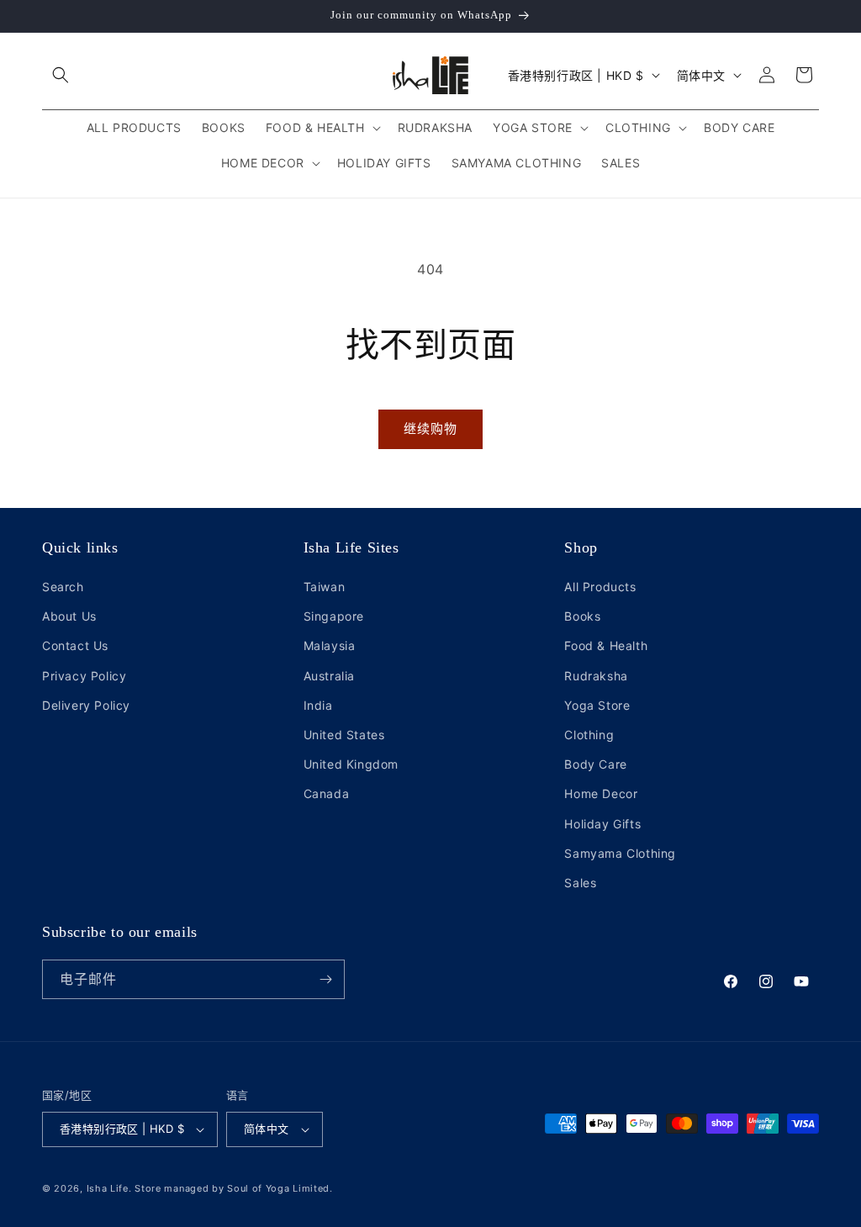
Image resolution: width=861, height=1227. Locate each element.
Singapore (334, 616)
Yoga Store (597, 705)
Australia (329, 676)
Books (582, 616)
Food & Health (605, 645)
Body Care (595, 764)
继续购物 (430, 428)
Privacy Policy (84, 676)
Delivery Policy (86, 705)
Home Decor (600, 793)
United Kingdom (351, 764)
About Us (69, 616)
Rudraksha (595, 676)
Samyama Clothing (620, 853)
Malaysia (330, 645)
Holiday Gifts (602, 824)
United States (344, 734)
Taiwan (325, 586)
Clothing (589, 734)
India (318, 705)
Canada (327, 793)
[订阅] (325, 979)
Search (63, 586)
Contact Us (75, 645)
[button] (60, 74)
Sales (580, 882)
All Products (600, 586)
